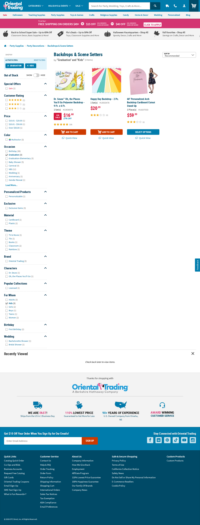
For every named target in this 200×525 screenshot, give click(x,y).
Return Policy (46, 477)
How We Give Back (81, 464)
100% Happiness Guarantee (85, 481)
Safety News (118, 473)
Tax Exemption (47, 498)
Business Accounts (13, 468)
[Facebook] (150, 440)
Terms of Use (118, 464)
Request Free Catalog (14, 473)
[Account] (184, 6)
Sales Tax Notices (48, 494)
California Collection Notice (125, 468)
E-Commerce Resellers (122, 481)
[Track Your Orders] (167, 6)
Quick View (71, 137)
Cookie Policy (118, 485)
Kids (32, 65)
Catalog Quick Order (14, 460)
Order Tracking (47, 468)
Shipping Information (50, 481)
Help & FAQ (45, 464)
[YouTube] (184, 440)
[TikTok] (176, 440)
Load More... (11, 185)
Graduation (16, 65)
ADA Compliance (48, 502)
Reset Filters (39, 60)
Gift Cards (9, 477)
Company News (79, 489)
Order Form (45, 473)
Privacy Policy (119, 460)
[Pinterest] (167, 440)
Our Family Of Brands (82, 485)
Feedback (197, 265)
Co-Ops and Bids (12, 464)
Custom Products (175, 460)
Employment (78, 468)
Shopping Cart (47, 485)
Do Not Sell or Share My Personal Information (134, 477)
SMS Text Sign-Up (12, 489)
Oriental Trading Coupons (16, 481)
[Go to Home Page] (5, 45)
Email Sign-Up (11, 485)
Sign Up (90, 440)
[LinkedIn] (158, 440)
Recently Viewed (16, 353)
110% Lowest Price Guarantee (86, 477)
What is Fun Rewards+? (15, 494)
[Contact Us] (175, 6)
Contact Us (45, 460)
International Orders (50, 489)
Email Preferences (49, 506)
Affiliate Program (80, 473)
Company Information (82, 460)
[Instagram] (193, 440)
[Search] (155, 6)
